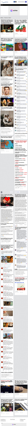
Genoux (16, 33)
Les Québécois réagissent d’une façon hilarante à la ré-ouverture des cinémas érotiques (20, 136)
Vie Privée (12, 419)
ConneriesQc (8, 34)
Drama (2, 33)
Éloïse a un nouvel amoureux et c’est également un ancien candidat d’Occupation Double (6, 132)
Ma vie (16, 51)
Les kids (16, 291)
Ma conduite (3, 51)
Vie (1, 412)
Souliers (16, 411)
